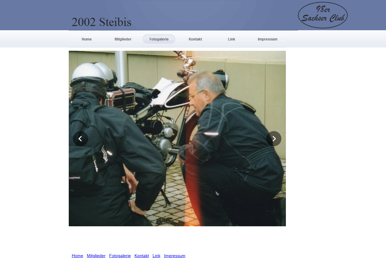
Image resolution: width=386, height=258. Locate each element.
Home (77, 255)
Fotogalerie (120, 255)
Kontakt (141, 255)
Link (156, 255)
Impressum (174, 255)
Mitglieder (96, 255)
